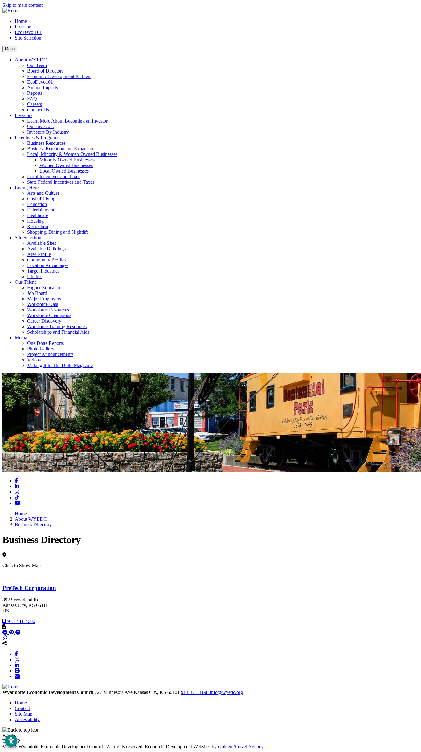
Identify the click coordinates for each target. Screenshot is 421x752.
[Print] (17, 670)
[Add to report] (5, 632)
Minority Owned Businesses (67, 159)
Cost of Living (41, 198)
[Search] (4, 638)
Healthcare (37, 215)
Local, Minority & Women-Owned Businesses (72, 154)
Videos (34, 359)
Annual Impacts (42, 87)
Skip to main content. (23, 5)
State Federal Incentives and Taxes (60, 182)
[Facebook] (16, 653)
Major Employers (44, 298)
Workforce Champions (49, 315)
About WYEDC (31, 59)
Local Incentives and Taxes (53, 176)
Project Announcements (50, 354)
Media (21, 337)
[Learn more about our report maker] (17, 632)
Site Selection (28, 37)
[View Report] (12, 632)
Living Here (27, 187)
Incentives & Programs (37, 137)
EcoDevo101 (40, 82)
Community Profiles (46, 259)
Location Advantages (47, 265)
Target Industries (43, 271)
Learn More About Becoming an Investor (67, 120)
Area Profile (39, 254)
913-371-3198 (195, 692)
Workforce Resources (48, 309)
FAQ (32, 98)
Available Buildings (46, 248)
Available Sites (41, 243)
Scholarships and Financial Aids (58, 332)
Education (37, 204)
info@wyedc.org (226, 692)
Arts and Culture (43, 193)
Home (21, 21)
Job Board (37, 293)
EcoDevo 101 (28, 32)
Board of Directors (45, 70)
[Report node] (4, 626)
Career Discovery (44, 321)
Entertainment (40, 209)
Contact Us (38, 109)
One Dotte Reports (45, 343)
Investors (23, 26)
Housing (35, 221)
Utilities (34, 276)
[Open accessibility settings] (11, 741)
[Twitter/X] (17, 659)
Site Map (23, 713)
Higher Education (44, 287)
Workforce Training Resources (57, 326)
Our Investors (40, 126)
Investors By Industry (48, 132)
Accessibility (27, 719)
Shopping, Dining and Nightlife (58, 232)
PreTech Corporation (29, 588)
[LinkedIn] (17, 664)
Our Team (37, 65)
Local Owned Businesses (64, 170)
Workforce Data (42, 304)
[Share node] (4, 643)
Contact (22, 708)
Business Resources (46, 143)
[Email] (17, 676)
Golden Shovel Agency (240, 746)
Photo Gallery (40, 348)
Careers (34, 104)
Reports (34, 93)
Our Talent (25, 282)
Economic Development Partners (59, 76)
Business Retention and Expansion (61, 148)
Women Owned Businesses (66, 165)
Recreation (37, 226)
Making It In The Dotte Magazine (60, 365)
